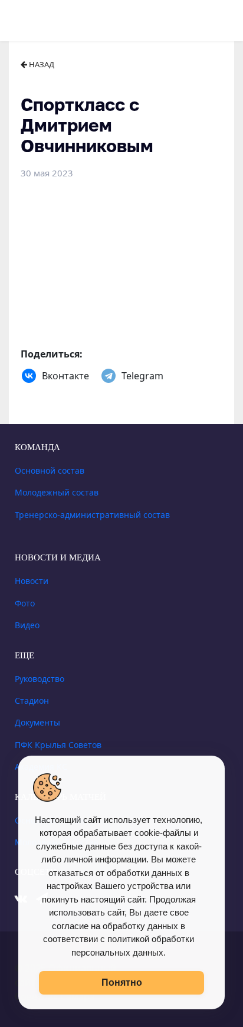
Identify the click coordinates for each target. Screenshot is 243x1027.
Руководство (39, 678)
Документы (37, 722)
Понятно (121, 982)
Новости (31, 580)
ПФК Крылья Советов (58, 744)
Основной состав (49, 470)
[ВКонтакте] (29, 376)
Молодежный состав (56, 492)
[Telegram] (108, 376)
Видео (27, 625)
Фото (25, 603)
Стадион (32, 700)
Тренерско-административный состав (92, 514)
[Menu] (26, 18)
